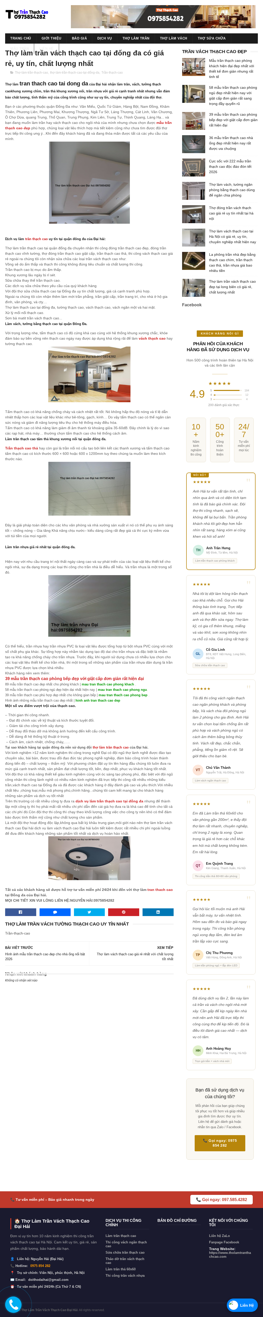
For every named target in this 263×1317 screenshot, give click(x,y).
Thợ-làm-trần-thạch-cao (31, 72)
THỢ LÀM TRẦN (136, 38)
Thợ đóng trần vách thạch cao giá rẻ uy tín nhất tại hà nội (231, 213)
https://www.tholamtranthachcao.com (230, 1255)
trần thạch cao (36, 239)
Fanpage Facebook (224, 1242)
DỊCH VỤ (104, 38)
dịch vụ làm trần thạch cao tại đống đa (109, 801)
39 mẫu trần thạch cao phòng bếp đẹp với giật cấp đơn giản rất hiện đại (233, 119)
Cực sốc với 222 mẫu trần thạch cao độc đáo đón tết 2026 (230, 166)
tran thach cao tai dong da (54, 83)
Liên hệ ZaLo (219, 1236)
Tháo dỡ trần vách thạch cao (125, 1261)
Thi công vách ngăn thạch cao (126, 1244)
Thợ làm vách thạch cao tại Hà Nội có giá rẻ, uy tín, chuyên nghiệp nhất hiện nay (232, 236)
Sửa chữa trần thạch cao (125, 1252)
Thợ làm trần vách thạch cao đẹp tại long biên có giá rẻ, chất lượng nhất (232, 286)
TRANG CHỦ (20, 38)
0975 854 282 (40, 1266)
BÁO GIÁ (79, 38)
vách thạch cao (152, 338)
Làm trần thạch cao (121, 1236)
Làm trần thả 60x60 (121, 1269)
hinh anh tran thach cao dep (98, 700)
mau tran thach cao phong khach (108, 684)
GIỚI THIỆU (51, 38)
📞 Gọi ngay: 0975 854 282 (220, 1143)
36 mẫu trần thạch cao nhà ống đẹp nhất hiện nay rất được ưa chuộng (231, 143)
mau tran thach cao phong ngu (122, 690)
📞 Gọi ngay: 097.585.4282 (221, 1199)
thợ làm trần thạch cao (111, 747)
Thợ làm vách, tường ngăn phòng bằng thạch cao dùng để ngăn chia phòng (232, 189)
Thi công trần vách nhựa (125, 1275)
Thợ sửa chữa (212, 38)
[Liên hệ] (12, 1308)
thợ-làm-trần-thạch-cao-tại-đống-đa (74, 72)
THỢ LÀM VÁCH (173, 38)
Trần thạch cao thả (21, 448)
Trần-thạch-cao (112, 72)
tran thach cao (160, 890)
